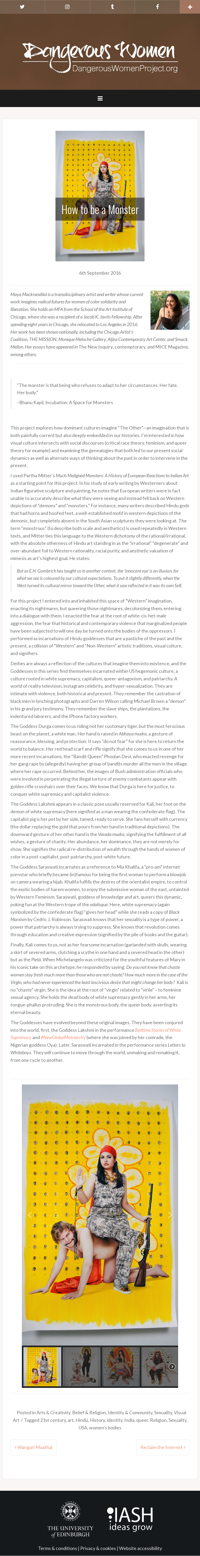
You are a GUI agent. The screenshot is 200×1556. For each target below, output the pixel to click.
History (97, 1420)
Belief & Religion (89, 1412)
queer (142, 1420)
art (71, 1420)
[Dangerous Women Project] (100, 51)
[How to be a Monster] (100, 195)
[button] (30, 1215)
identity (114, 1420)
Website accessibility (140, 1548)
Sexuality (163, 1412)
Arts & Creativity (53, 1412)
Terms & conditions (57, 1548)
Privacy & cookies (98, 1548)
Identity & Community (130, 1412)
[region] (100, 1236)
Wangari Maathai (34, 1447)
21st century (53, 1420)
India (129, 1420)
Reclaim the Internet (161, 1447)
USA (83, 1427)
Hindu (82, 1420)
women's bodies (105, 1427)
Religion (158, 1420)
